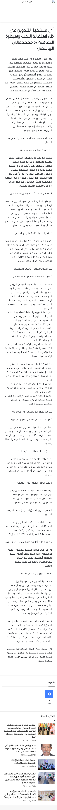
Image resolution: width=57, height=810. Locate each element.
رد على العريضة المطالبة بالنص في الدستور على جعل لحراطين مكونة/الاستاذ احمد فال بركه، (20, 748)
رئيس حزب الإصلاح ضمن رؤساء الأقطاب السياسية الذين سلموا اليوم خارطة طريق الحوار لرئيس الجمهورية (19, 794)
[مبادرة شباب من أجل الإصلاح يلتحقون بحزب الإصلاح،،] (46, 764)
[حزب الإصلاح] (28, 7)
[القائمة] (3, 18)
